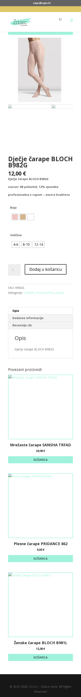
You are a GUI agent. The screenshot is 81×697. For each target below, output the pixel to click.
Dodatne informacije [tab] (27, 318)
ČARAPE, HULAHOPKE (38, 293)
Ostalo (59, 293)
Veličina (16, 235)
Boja (13, 207)
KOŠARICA (40, 460)
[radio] (15, 217)
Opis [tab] (15, 311)
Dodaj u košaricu (45, 269)
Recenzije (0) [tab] (22, 325)
